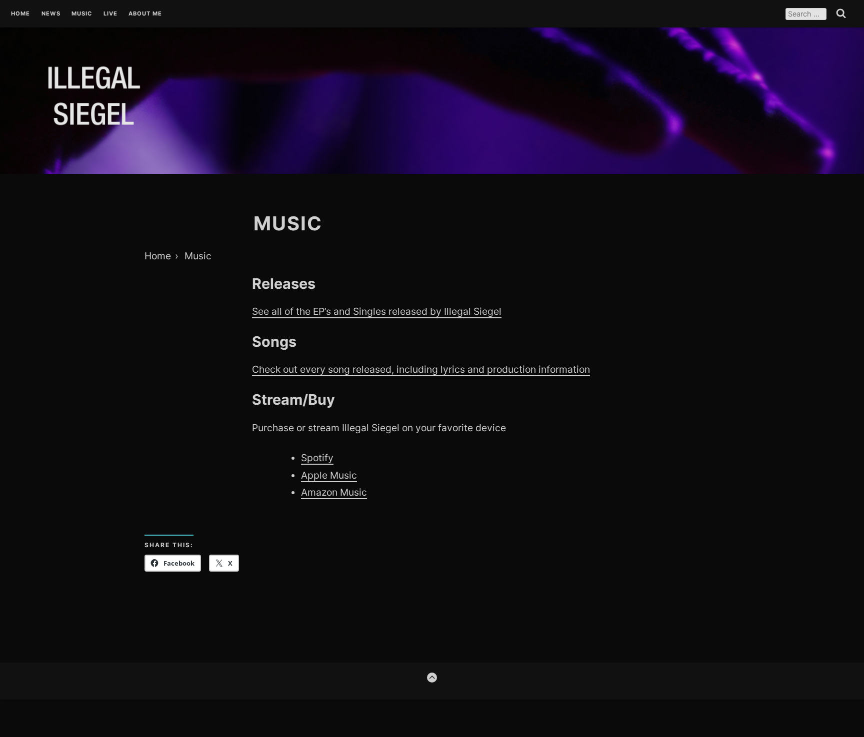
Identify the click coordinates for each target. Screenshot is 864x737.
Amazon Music (334, 492)
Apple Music (329, 475)
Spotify (317, 458)
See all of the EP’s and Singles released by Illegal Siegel (377, 311)
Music (82, 14)
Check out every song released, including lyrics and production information (421, 369)
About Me (145, 14)
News (51, 14)
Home (20, 14)
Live (111, 14)
